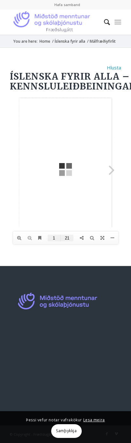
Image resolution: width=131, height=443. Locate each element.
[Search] (104, 22)
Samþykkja (66, 430)
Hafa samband (67, 4)
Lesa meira (94, 420)
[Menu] (117, 22)
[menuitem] (67, 4)
